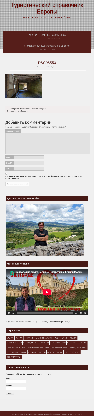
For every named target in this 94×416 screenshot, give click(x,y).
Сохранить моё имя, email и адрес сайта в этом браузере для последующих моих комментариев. (43, 177)
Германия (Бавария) (43, 338)
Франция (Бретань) (35, 347)
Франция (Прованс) (78, 347)
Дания (64, 338)
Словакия (71, 342)
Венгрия (19, 338)
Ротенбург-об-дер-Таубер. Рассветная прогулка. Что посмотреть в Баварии (26, 109)
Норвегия (44, 342)
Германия (29, 338)
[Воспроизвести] (9, 313)
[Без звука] (81, 313)
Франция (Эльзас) (55, 352)
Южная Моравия (14, 357)
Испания (73, 338)
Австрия (10, 338)
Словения (82, 342)
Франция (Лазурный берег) (56, 347)
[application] (47, 292)
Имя (8, 157)
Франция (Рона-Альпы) (16, 352)
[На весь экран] (85, 313)
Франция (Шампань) (37, 352)
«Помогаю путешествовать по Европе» (47, 47)
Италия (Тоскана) (30, 342)
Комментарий (13, 131)
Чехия (77, 352)
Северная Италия (58, 342)
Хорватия (69, 352)
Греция (57, 338)
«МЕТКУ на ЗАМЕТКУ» (54, 36)
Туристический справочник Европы (47, 8)
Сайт (8, 168)
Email (9, 163)
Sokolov (56, 67)
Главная (32, 35)
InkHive (30, 414)
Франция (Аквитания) (16, 347)
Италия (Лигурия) (14, 342)
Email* (9, 385)
